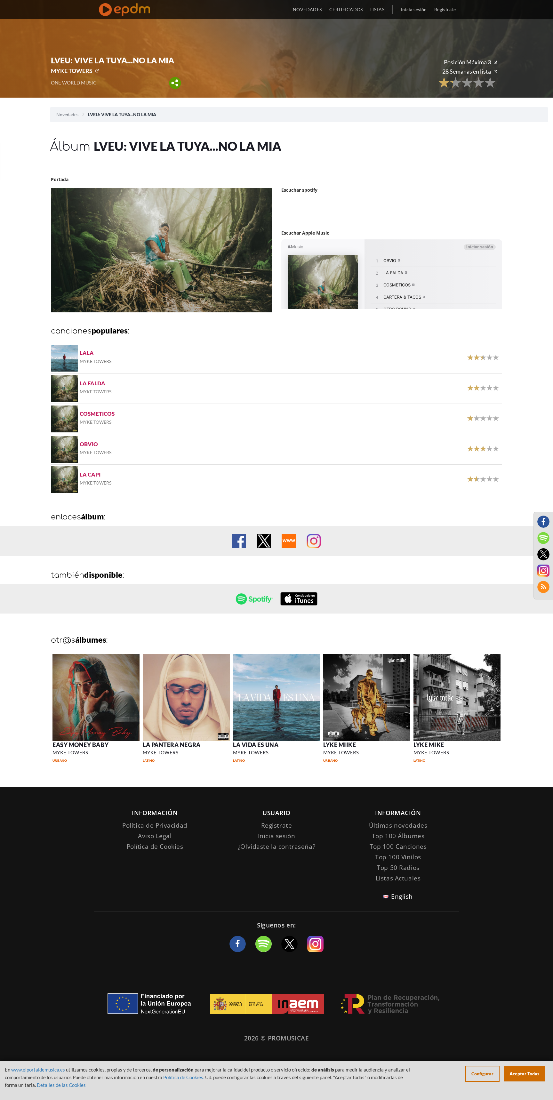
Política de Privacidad (155, 825)
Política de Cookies (155, 846)
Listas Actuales (398, 878)
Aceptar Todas (524, 1073)
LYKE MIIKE (339, 744)
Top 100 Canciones (398, 846)
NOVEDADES (307, 9)
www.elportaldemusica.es (38, 1069)
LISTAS (377, 9)
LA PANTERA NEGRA (172, 744)
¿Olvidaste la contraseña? (276, 846)
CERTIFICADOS (346, 9)
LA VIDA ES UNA (256, 744)
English (402, 896)
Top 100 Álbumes (398, 836)
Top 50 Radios (398, 867)
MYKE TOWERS (71, 70)
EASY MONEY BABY (80, 744)
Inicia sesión (414, 9)
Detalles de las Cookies (61, 1085)
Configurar (482, 1073)
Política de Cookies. (183, 1077)
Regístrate (445, 9)
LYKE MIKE (428, 744)
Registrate (276, 825)
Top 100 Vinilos (398, 857)
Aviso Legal (155, 836)
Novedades (67, 114)
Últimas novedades (398, 825)
